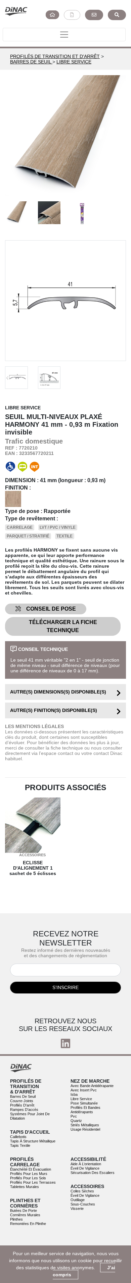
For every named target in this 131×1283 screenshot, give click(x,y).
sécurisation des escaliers (93, 1173)
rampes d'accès (24, 1110)
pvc (74, 1116)
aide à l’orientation (86, 1164)
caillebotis (18, 1137)
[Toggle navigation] (64, 34)
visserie (77, 1209)
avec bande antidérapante (92, 1086)
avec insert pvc (84, 1090)
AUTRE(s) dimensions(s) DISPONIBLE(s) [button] (58, 692)
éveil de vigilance (85, 1168)
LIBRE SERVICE (73, 61)
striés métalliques (85, 1125)
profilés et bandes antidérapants (85, 1110)
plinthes (16, 1219)
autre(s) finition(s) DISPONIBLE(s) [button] (53, 710)
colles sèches (82, 1191)
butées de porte (23, 1211)
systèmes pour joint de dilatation (30, 1116)
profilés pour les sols (28, 1178)
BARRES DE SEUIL (31, 61)
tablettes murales (24, 1187)
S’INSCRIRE (65, 987)
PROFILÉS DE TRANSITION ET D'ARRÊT (55, 56)
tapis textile (20, 1145)
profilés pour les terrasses (33, 1182)
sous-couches (83, 1204)
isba (74, 1094)
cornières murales (25, 1215)
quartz (76, 1121)
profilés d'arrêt (22, 1105)
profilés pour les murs (28, 1174)
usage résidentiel (85, 1129)
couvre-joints (21, 1101)
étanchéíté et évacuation (30, 1169)
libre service (81, 1099)
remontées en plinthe (28, 1224)
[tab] (65, 692)
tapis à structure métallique (32, 1141)
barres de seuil (23, 1096)
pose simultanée (84, 1103)
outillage (78, 1200)
